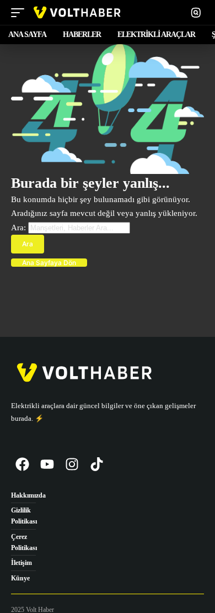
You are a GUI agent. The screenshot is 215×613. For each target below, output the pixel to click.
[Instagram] (71, 464)
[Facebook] (22, 464)
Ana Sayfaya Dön (49, 262)
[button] (20, 12)
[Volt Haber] (76, 12)
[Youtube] (47, 464)
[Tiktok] (96, 464)
